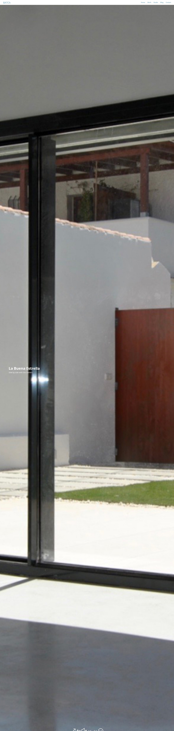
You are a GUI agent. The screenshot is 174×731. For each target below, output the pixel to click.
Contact (168, 2)
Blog (161, 2)
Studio (156, 2)
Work (149, 2)
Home (143, 2)
